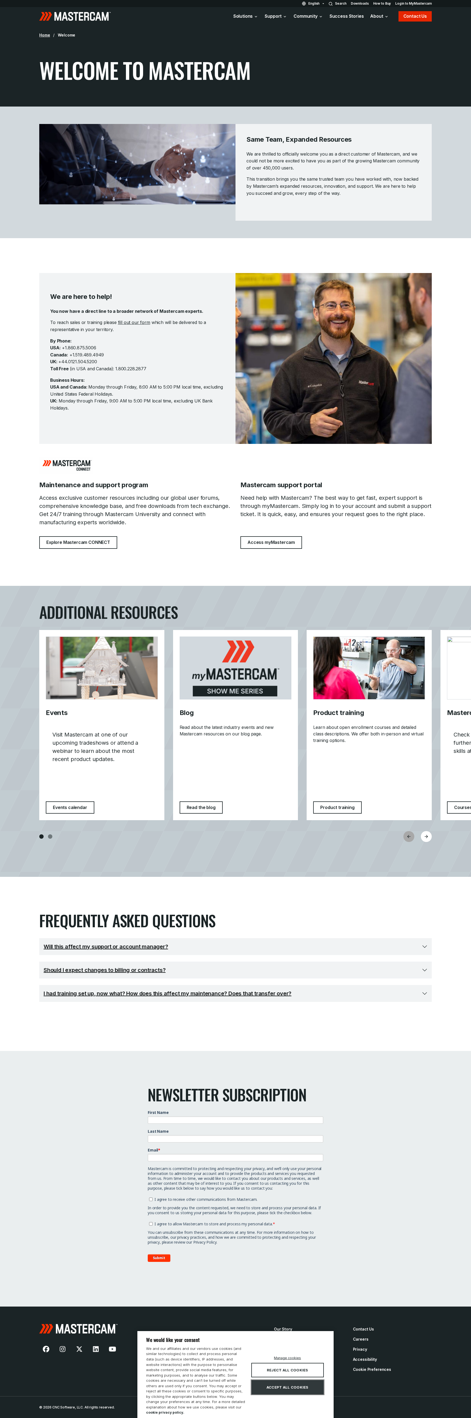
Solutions (243, 16)
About (376, 16)
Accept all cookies (288, 1387)
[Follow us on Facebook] (46, 1349)
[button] (426, 836)
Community (306, 16)
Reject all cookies (287, 1370)
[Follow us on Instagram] (63, 1349)
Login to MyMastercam (413, 3)
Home (44, 35)
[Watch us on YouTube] (112, 1349)
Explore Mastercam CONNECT (78, 542)
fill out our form (134, 322)
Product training (340, 807)
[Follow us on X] (79, 1349)
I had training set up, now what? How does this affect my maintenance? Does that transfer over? (167, 993)
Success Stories (347, 16)
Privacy (360, 1349)
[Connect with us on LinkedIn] (96, 1349)
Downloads (360, 3)
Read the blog (205, 807)
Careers (361, 1339)
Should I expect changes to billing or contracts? (104, 970)
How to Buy (382, 3)
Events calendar (73, 807)
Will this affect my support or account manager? (106, 946)
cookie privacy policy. (165, 1412)
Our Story (283, 1329)
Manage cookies (287, 1358)
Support (273, 16)
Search (340, 3)
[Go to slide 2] (50, 836)
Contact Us (415, 16)
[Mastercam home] (75, 16)
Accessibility (365, 1359)
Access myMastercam (271, 542)
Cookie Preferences (372, 1369)
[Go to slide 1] (41, 836)
